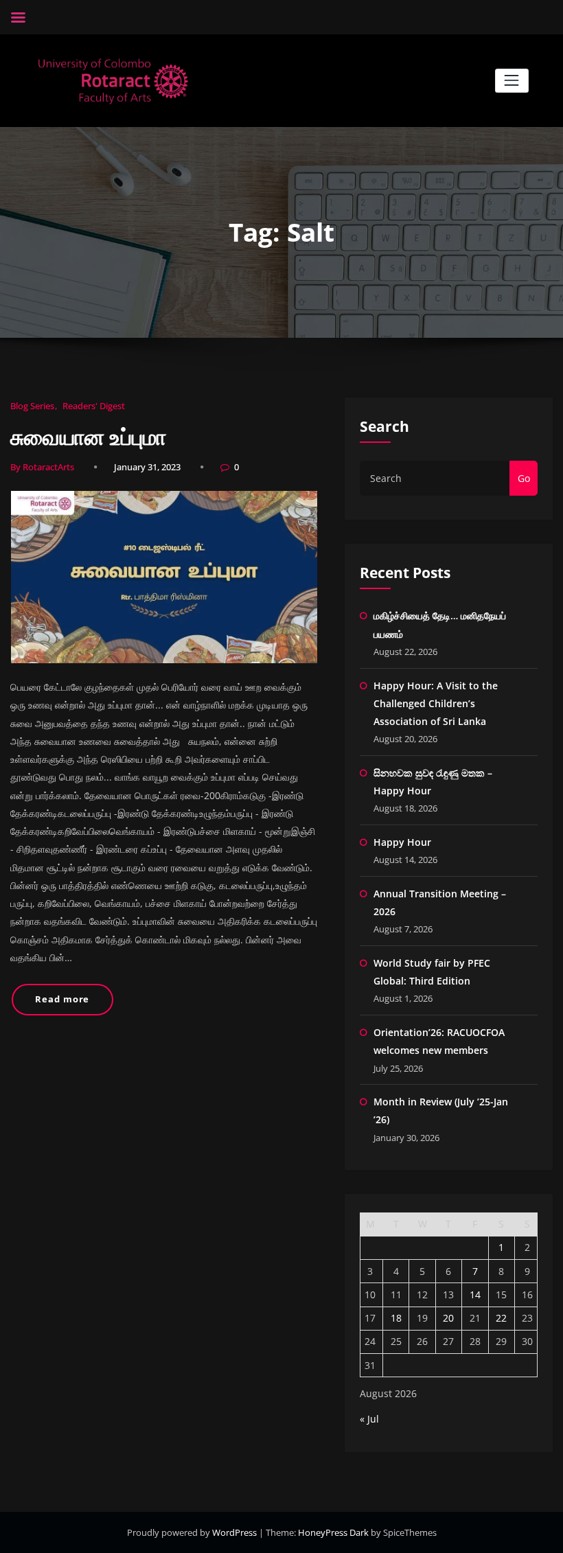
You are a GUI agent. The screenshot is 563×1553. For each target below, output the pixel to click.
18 (396, 1317)
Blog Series (32, 406)
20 (448, 1317)
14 (475, 1294)
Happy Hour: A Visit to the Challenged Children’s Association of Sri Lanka (436, 703)
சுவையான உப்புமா (88, 436)
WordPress (235, 1532)
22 (501, 1317)
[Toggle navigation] (512, 81)
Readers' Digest (93, 406)
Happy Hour (402, 842)
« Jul (369, 1418)
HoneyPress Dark (333, 1532)
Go (524, 478)
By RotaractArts (42, 467)
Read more (62, 999)
